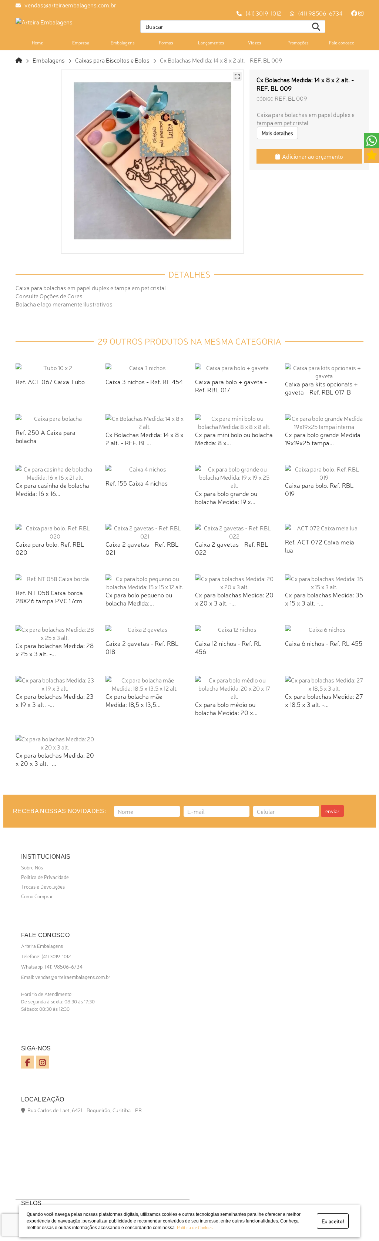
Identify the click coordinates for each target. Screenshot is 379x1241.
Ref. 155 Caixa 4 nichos (136, 483)
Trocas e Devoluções (43, 886)
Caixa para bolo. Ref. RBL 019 (319, 489)
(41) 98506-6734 (320, 13)
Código (265, 98)
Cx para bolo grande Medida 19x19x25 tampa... (322, 438)
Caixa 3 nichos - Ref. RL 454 (144, 381)
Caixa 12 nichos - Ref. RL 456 (228, 647)
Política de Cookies (194, 1227)
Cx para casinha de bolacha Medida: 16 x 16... (52, 489)
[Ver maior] (237, 76)
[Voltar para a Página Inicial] (19, 60)
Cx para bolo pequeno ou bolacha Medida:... (138, 598)
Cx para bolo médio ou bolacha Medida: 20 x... (226, 708)
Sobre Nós (32, 867)
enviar (332, 811)
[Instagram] (360, 13)
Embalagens (49, 60)
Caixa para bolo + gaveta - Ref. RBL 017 (231, 385)
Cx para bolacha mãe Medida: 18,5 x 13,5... (133, 700)
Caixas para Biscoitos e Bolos (112, 60)
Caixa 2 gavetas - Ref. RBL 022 (231, 548)
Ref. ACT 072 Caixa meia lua (319, 545)
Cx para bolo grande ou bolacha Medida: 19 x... (226, 497)
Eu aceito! (333, 1221)
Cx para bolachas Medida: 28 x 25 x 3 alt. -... (55, 649)
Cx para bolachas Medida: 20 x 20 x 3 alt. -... (234, 598)
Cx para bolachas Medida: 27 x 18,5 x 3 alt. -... (324, 700)
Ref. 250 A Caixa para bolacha (46, 436)
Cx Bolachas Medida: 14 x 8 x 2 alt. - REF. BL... (144, 438)
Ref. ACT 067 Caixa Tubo (50, 381)
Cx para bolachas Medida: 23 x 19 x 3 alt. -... (55, 700)
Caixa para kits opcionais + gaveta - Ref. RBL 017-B (321, 387)
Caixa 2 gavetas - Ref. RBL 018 (142, 647)
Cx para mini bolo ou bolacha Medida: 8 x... (234, 438)
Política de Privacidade (45, 876)
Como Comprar (37, 896)
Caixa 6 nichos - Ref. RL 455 (323, 643)
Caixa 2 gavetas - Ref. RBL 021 (142, 548)
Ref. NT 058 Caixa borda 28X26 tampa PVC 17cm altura (49, 600)
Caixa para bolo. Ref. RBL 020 (50, 548)
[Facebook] (354, 13)
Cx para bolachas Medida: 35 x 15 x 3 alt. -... (324, 598)
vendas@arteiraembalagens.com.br (70, 5)
